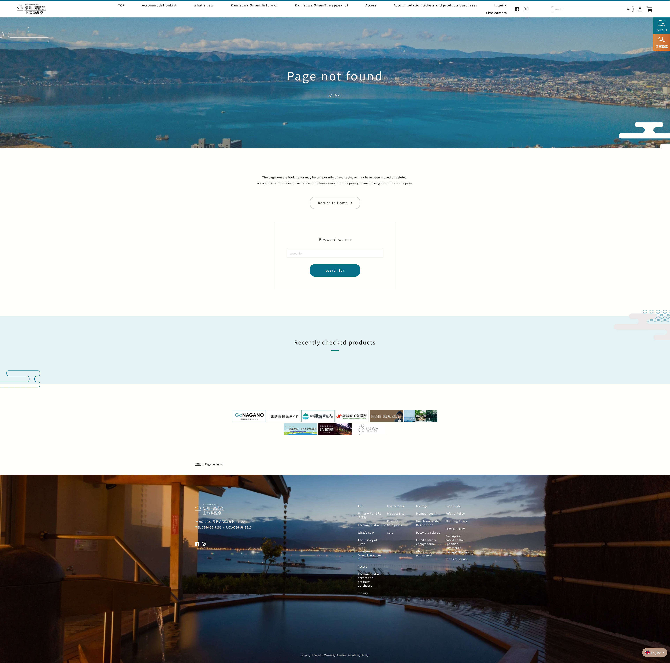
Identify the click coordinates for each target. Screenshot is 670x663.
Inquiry (500, 5)
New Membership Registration (428, 523)
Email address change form (426, 542)
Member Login (426, 513)
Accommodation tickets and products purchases (435, 5)
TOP (121, 5)
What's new (204, 5)
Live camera (496, 13)
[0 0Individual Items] (649, 8)
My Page (422, 506)
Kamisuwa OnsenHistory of (254, 5)
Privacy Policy (455, 529)
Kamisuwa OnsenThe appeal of (321, 5)
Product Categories (394, 523)
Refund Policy (455, 513)
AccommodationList (159, 5)
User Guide (453, 506)
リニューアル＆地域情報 (369, 515)
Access (371, 5)
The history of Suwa (367, 542)
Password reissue (428, 532)
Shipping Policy (456, 521)
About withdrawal (424, 553)
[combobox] (335, 253)
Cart (390, 532)
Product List (395, 513)
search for (335, 270)
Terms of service (456, 559)
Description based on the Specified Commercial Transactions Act (457, 543)
